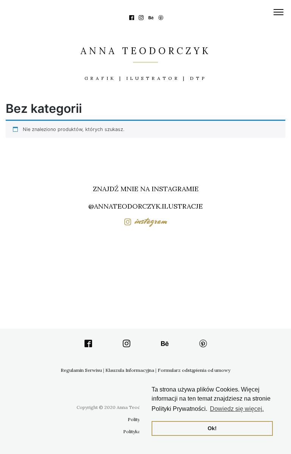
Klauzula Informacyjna (129, 370)
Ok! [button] (212, 428)
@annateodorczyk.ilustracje (145, 206)
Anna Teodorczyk (146, 51)
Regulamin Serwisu (81, 370)
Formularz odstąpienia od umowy (194, 370)
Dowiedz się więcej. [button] (237, 409)
